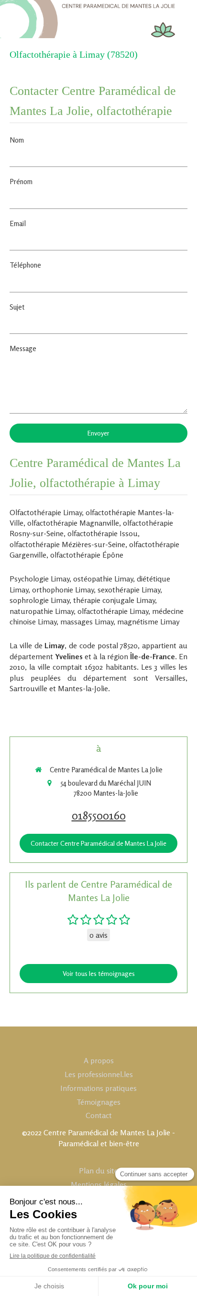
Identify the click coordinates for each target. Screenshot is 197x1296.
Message (23, 348)
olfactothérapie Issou (102, 533)
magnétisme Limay (148, 621)
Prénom (21, 181)
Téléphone (25, 265)
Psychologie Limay (39, 578)
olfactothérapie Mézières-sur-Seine (67, 544)
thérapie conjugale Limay (114, 600)
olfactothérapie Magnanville (73, 523)
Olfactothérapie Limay (46, 512)
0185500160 (99, 815)
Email (18, 223)
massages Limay (86, 621)
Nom (17, 140)
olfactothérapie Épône (86, 555)
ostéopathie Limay (103, 578)
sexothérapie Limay (129, 589)
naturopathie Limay (42, 611)
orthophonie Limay (63, 589)
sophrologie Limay (39, 600)
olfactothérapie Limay (112, 611)
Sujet (17, 306)
